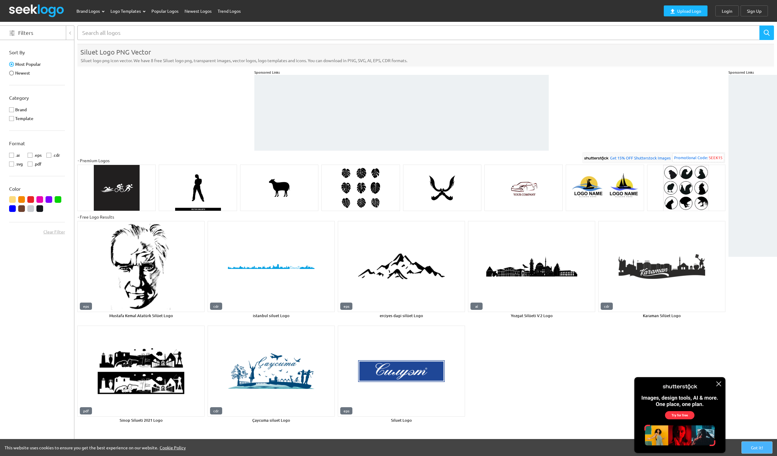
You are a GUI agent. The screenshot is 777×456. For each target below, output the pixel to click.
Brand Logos (88, 11)
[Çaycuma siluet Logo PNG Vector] (271, 371)
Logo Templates (126, 11)
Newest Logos (198, 11)
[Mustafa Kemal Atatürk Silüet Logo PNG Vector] (141, 266)
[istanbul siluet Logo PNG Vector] (271, 266)
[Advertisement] (752, 166)
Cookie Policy (173, 447)
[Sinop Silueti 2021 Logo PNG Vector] (141, 371)
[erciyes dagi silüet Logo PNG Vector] (401, 266)
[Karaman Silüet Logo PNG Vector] (661, 266)
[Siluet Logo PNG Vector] (401, 371)
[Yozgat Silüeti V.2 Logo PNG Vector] (531, 266)
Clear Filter (54, 231)
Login (727, 11)
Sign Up (754, 11)
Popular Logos (164, 11)
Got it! (757, 447)
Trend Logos (229, 11)
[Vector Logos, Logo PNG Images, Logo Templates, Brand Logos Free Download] (36, 11)
